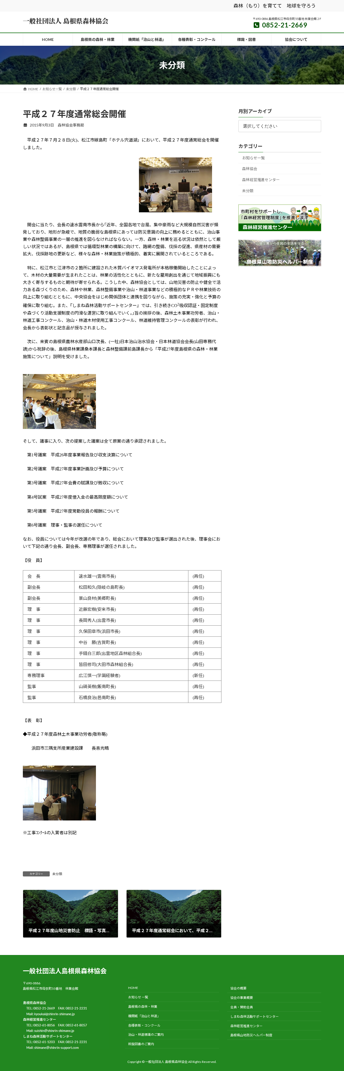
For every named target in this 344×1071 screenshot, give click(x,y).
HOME (133, 988)
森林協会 (249, 169)
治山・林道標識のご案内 (146, 1035)
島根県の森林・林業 (142, 1007)
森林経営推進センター (261, 179)
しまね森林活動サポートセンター (254, 1016)
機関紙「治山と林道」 (144, 1016)
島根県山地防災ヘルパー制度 (251, 1035)
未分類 (57, 874)
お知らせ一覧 (253, 158)
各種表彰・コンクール (144, 1025)
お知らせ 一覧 (138, 997)
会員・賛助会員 (241, 1007)
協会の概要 (238, 989)
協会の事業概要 (241, 998)
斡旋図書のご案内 (141, 1044)
